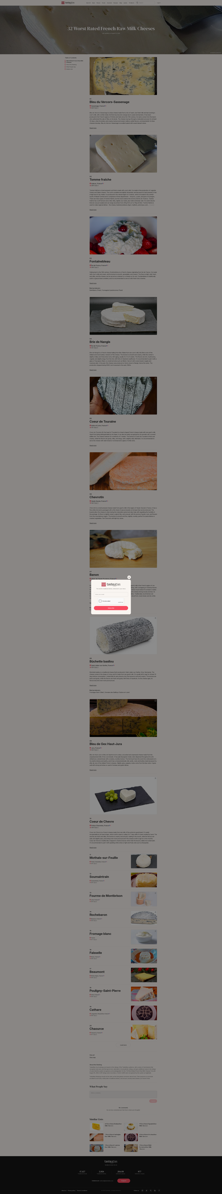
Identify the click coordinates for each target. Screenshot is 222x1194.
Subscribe (111, 608)
